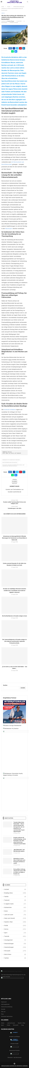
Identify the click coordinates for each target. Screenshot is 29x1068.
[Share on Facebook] (14, 48)
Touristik (15, 936)
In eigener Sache (15, 904)
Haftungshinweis (5, 1004)
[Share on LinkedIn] (23, 48)
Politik (15, 925)
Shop (2, 1014)
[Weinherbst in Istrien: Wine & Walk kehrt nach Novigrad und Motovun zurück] (7, 861)
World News (15, 954)
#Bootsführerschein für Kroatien (9, 462)
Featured (15, 900)
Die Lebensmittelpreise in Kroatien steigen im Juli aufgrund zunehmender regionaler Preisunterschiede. (14, 641)
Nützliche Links (6, 998)
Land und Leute (15, 914)
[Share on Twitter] (17, 48)
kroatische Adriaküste (10, 409)
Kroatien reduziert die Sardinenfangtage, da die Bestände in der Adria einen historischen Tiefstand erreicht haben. (19, 840)
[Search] (27, 2)
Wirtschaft (15, 951)
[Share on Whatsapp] (12, 51)
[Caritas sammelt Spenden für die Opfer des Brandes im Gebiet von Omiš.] (14, 552)
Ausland (15, 889)
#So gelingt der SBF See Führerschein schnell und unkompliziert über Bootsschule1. (13, 465)
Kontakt (3, 1009)
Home (2, 6)
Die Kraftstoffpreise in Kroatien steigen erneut (14, 616)
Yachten (15, 958)
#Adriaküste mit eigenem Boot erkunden (11, 459)
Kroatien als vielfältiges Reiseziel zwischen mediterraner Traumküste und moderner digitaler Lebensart (14, 590)
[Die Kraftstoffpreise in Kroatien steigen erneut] (14, 605)
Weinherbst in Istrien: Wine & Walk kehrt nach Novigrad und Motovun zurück (19, 861)
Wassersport (8, 228)
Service (8, 6)
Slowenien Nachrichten (6, 1016)
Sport (15, 932)
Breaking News (15, 893)
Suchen (5, 685)
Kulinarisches (15, 907)
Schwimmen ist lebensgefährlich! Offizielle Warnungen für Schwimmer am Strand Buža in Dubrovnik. (14, 538)
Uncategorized (15, 940)
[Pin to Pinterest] (20, 48)
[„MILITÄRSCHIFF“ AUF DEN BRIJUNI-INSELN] (7, 852)
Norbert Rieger (10, 21)
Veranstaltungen (15, 943)
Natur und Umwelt (15, 918)
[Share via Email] (15, 51)
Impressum (4, 1001)
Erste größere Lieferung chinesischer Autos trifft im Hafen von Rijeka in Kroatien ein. (19, 871)
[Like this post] (10, 48)
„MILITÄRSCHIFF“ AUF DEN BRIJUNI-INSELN (19, 850)
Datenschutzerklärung (6, 1006)
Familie (15, 896)
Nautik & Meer (15, 922)
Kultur (15, 911)
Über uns (3, 1011)
